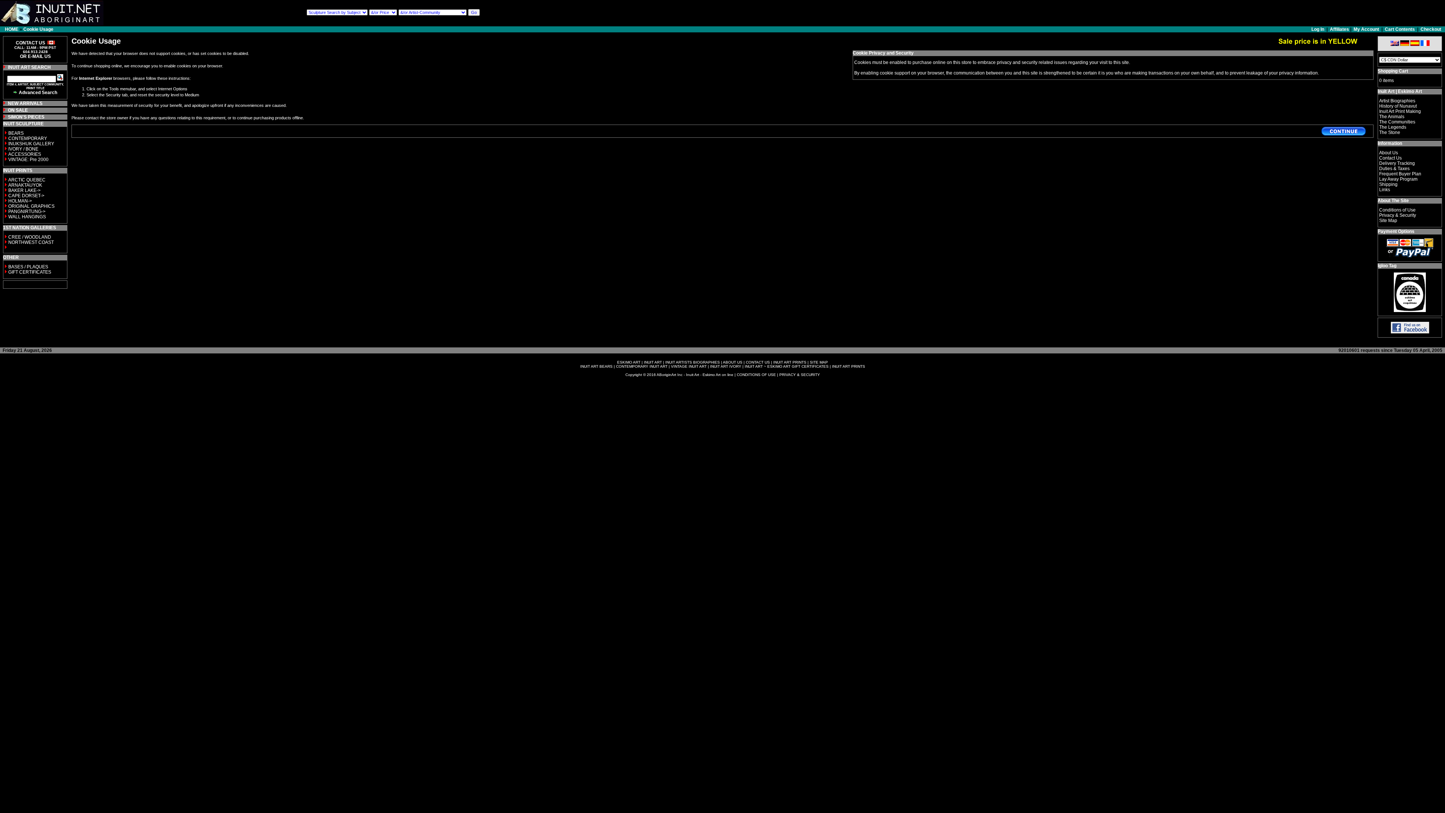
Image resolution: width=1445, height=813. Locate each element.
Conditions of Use (1397, 210)
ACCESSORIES (24, 154)
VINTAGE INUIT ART (689, 366)
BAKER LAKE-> (24, 190)
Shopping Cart (1393, 71)
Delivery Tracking (1397, 163)
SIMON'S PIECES (26, 117)
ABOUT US (732, 362)
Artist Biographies (1397, 101)
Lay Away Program (1398, 179)
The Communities (1397, 122)
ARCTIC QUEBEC (27, 180)
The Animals (1391, 116)
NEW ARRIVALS (25, 103)
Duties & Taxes (1394, 168)
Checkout (1431, 29)
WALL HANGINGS (27, 216)
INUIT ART (653, 362)
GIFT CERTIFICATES (29, 272)
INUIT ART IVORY (725, 366)
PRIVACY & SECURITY (799, 375)
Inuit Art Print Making (1400, 111)
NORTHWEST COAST (30, 242)
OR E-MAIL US (35, 56)
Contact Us (1390, 158)
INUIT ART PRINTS (789, 362)
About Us (1388, 152)
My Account (1366, 29)
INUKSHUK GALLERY (31, 143)
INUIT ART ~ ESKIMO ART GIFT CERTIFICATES (787, 366)
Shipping (1388, 184)
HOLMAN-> (20, 201)
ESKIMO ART (628, 362)
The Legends (1392, 127)
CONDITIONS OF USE (756, 375)
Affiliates (1339, 29)
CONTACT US (758, 362)
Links (1384, 189)
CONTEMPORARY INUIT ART (642, 366)
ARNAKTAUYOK (25, 185)
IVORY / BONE (23, 149)
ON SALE (18, 110)
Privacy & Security (1397, 215)
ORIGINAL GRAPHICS (31, 206)
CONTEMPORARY (27, 138)
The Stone (1389, 132)
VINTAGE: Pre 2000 (28, 159)
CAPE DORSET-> (26, 195)
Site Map (1388, 220)
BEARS (16, 133)
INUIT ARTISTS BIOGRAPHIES (692, 362)
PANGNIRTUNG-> (27, 211)
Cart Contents (1400, 29)
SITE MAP (819, 362)
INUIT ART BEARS (596, 366)
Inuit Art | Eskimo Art (1400, 91)
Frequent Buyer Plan (1400, 174)
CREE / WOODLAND (29, 237)
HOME (11, 29)
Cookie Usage (38, 29)
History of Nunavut (1398, 106)
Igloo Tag (1387, 265)
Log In (1318, 29)
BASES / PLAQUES (28, 266)
